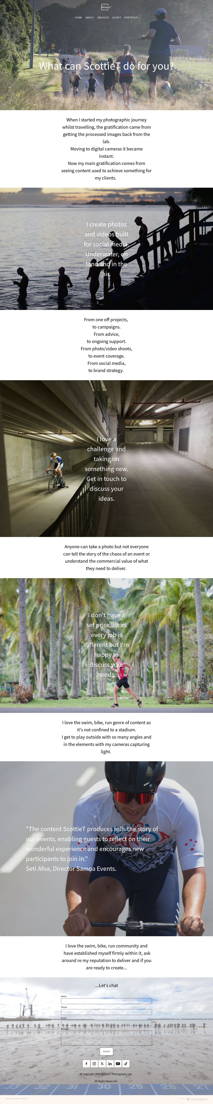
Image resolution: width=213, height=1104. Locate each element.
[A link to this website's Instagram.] (94, 1063)
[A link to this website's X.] (102, 1063)
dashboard (24, 1098)
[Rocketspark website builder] (193, 1100)
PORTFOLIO (131, 18)
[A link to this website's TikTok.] (125, 1063)
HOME (78, 18)
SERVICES (103, 18)
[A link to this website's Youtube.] (118, 1063)
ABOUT (89, 18)
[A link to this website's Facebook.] (86, 1063)
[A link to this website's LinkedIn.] (110, 1063)
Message (65, 1029)
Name (64, 996)
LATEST (116, 18)
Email (63, 1018)
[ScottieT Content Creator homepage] (106, 7)
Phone (64, 1007)
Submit (106, 1051)
